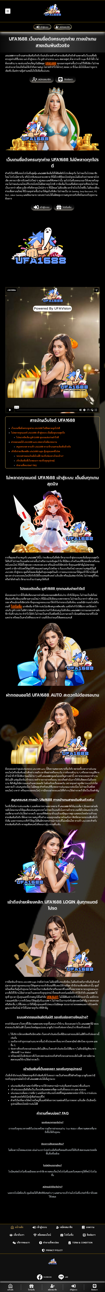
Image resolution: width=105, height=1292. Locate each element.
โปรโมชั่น (16, 606)
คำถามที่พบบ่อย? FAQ (26, 465)
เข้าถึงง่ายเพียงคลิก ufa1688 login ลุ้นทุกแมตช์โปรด (35, 451)
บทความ (90, 1227)
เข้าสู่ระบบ (44, 26)
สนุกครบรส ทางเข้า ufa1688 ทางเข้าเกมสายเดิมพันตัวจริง (43, 446)
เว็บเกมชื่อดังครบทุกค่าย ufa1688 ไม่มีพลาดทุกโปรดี (35, 428)
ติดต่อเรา (91, 1235)
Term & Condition (82, 1242)
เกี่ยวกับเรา (19, 1235)
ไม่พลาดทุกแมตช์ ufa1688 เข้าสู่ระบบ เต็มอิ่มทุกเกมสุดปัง (38, 432)
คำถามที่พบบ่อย (51, 1242)
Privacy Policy (54, 1250)
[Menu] (7, 11)
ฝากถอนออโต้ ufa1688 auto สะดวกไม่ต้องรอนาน (34, 442)
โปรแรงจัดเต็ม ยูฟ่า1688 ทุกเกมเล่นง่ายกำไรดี (37, 437)
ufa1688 (50, 63)
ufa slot (53, 996)
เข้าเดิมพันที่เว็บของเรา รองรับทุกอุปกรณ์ (35, 460)
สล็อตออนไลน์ (44, 1235)
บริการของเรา (23, 1242)
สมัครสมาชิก (65, 26)
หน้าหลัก (19, 1227)
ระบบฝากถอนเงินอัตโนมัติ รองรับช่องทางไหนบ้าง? (39, 456)
